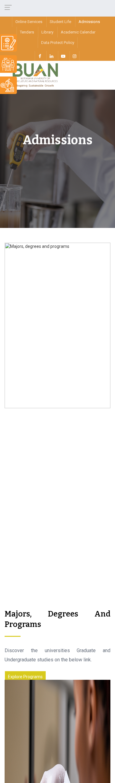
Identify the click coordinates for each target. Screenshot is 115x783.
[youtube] (63, 56)
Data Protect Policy (57, 42)
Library (47, 32)
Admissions (89, 21)
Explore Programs (25, 676)
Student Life (60, 21)
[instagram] (74, 56)
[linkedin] (51, 56)
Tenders (27, 32)
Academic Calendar (78, 32)
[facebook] (39, 56)
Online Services (28, 21)
